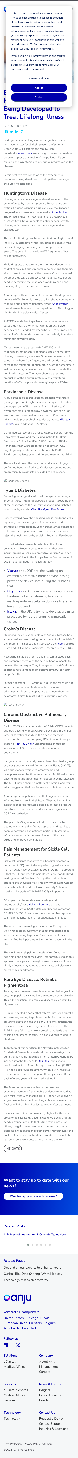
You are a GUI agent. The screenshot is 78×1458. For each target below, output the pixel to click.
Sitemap (47, 1444)
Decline (39, 97)
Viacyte (12, 571)
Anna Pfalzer (60, 304)
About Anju (47, 1361)
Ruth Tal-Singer (24, 744)
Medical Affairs (14, 1366)
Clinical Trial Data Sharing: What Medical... (33, 1274)
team (60, 643)
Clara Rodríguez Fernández (47, 509)
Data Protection (13, 1444)
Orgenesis (14, 591)
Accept (39, 87)
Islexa (11, 611)
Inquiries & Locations (53, 1429)
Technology (12, 1418)
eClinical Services (16, 1390)
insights (12, 1149)
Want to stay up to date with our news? (33, 1196)
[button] (28, 1245)
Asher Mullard (60, 212)
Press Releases (50, 1395)
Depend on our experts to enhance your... (32, 1267)
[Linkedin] (17, 131)
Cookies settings (39, 77)
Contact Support (50, 1423)
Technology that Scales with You (26, 1280)
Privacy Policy (32, 1444)
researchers (25, 153)
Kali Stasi (43, 1061)
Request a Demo (51, 1418)
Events (44, 1400)
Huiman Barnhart (39, 904)
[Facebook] (6, 131)
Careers (44, 1372)
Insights (44, 1390)
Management (48, 1366)
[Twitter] (11, 131)
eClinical (9, 1361)
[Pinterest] (22, 131)
